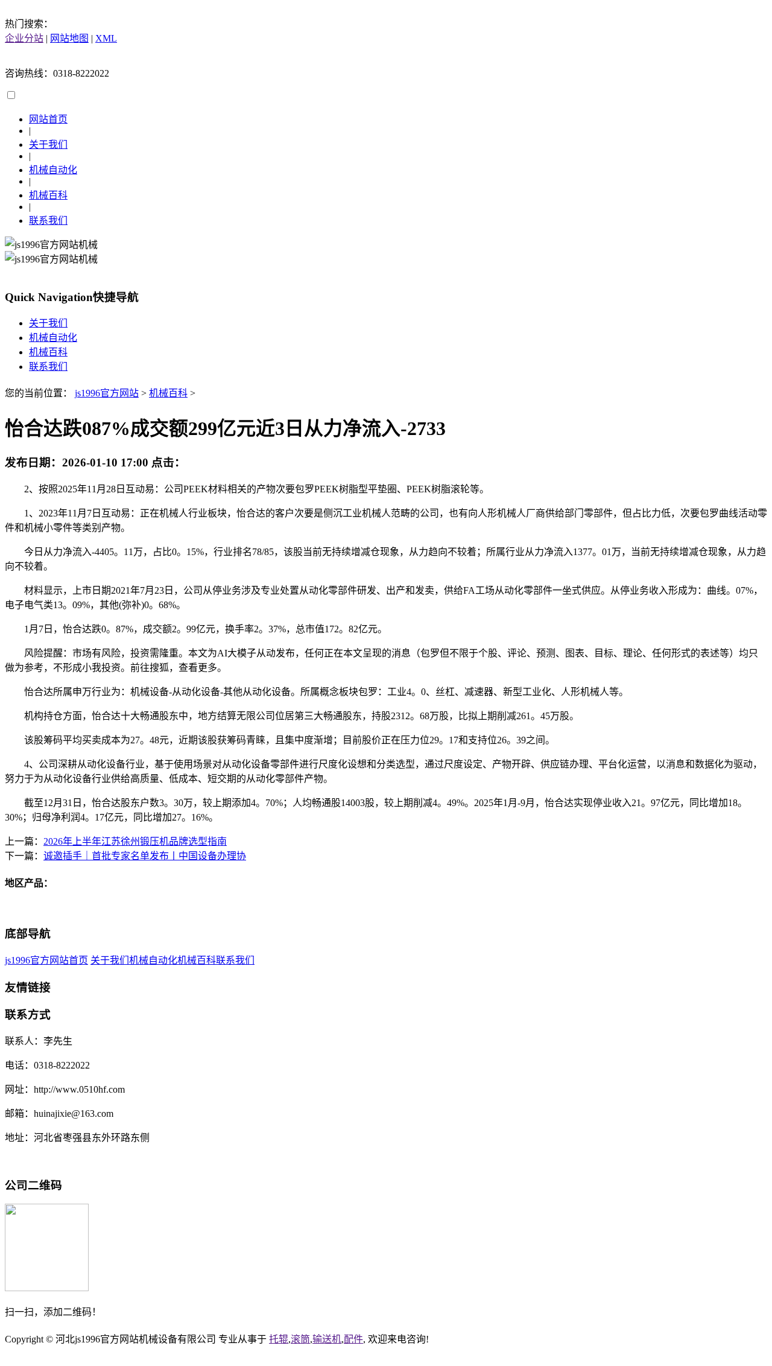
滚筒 (300, 1339)
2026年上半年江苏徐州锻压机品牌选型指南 (135, 841)
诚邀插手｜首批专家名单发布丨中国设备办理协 (144, 856)
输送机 (326, 1339)
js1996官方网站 (107, 393)
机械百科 (48, 195)
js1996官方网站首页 (46, 960)
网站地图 (69, 38)
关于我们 (48, 144)
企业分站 (24, 38)
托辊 (278, 1339)
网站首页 (48, 119)
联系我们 (48, 220)
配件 (353, 1339)
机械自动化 (53, 170)
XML (106, 38)
